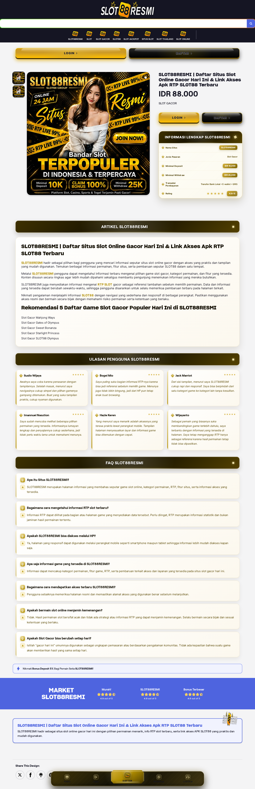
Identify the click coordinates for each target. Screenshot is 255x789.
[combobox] (123, 23)
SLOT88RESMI (32, 263)
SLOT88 (88, 295)
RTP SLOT (105, 284)
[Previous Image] (30, 134)
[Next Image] (147, 134)
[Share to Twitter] (19, 774)
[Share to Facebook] (30, 774)
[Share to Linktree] (40, 774)
